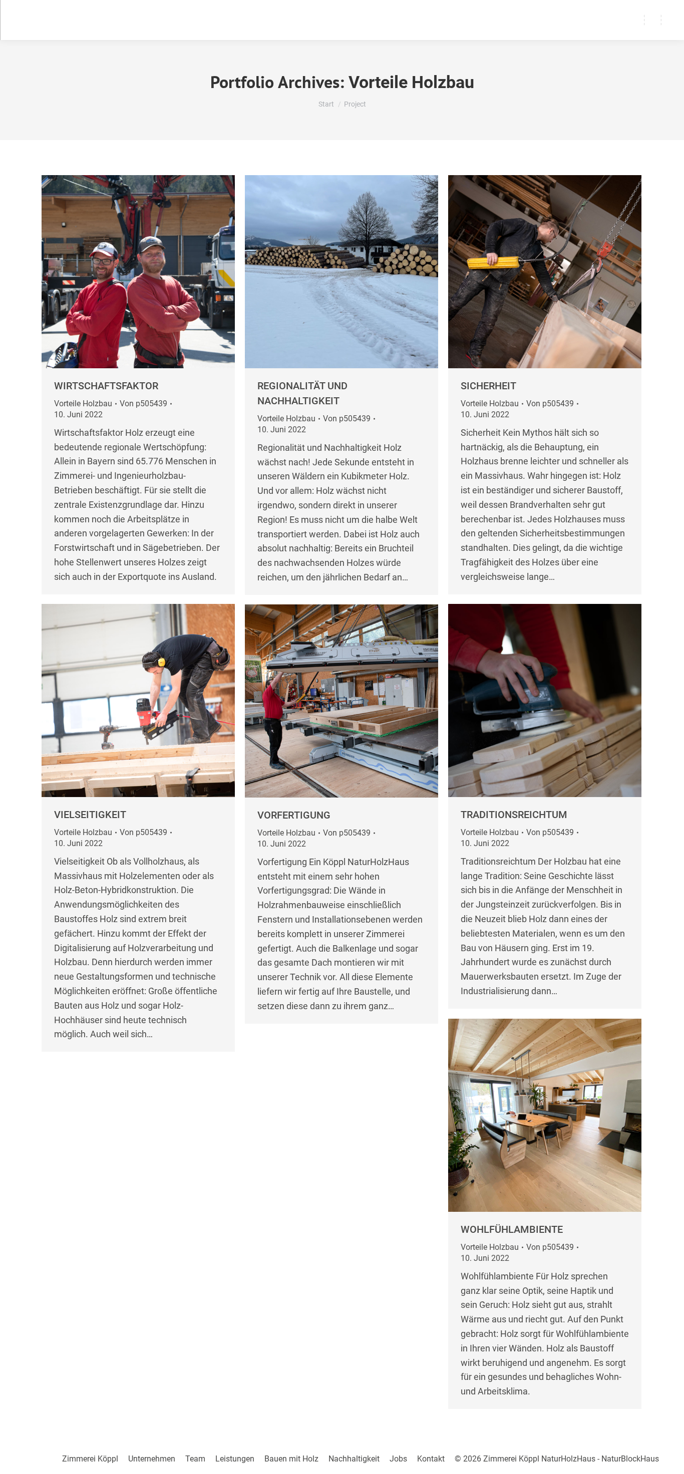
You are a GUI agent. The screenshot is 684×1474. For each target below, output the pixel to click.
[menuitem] (90, 1458)
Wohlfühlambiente (512, 1229)
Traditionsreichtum (514, 815)
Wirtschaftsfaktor (106, 386)
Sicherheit (488, 386)
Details (165, 272)
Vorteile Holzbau (83, 403)
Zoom (138, 272)
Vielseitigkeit (90, 815)
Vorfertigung (293, 815)
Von (143, 403)
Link (111, 272)
